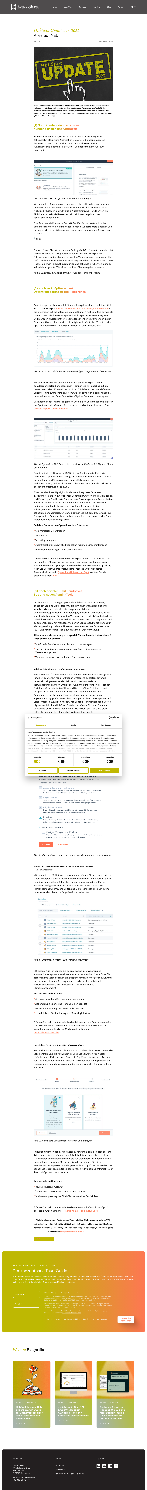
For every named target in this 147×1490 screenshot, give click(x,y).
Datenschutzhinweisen (71, 1313)
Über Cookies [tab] (106, 725)
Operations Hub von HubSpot (73, 572)
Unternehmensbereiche (46, 1032)
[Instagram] (110, 1466)
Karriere (121, 7)
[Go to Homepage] (25, 7)
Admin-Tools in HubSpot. (85, 1210)
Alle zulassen (104, 770)
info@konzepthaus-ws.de (24, 1477)
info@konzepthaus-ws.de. (72, 1231)
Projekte (96, 7)
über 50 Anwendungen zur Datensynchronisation (82, 308)
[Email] (26, 1302)
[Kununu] (104, 1466)
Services (82, 7)
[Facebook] (116, 1466)
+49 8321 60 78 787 (21, 1480)
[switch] (61, 761)
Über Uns (68, 7)
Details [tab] (73, 725)
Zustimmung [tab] (41, 725)
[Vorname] (26, 1292)
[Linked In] (98, 1466)
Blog (109, 7)
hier (55, 575)
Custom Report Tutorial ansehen (51, 408)
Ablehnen (42, 770)
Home (54, 7)
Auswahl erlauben (73, 770)
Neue (68, 1210)
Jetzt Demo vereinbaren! (44, 1239)
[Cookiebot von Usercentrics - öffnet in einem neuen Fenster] (110, 718)
